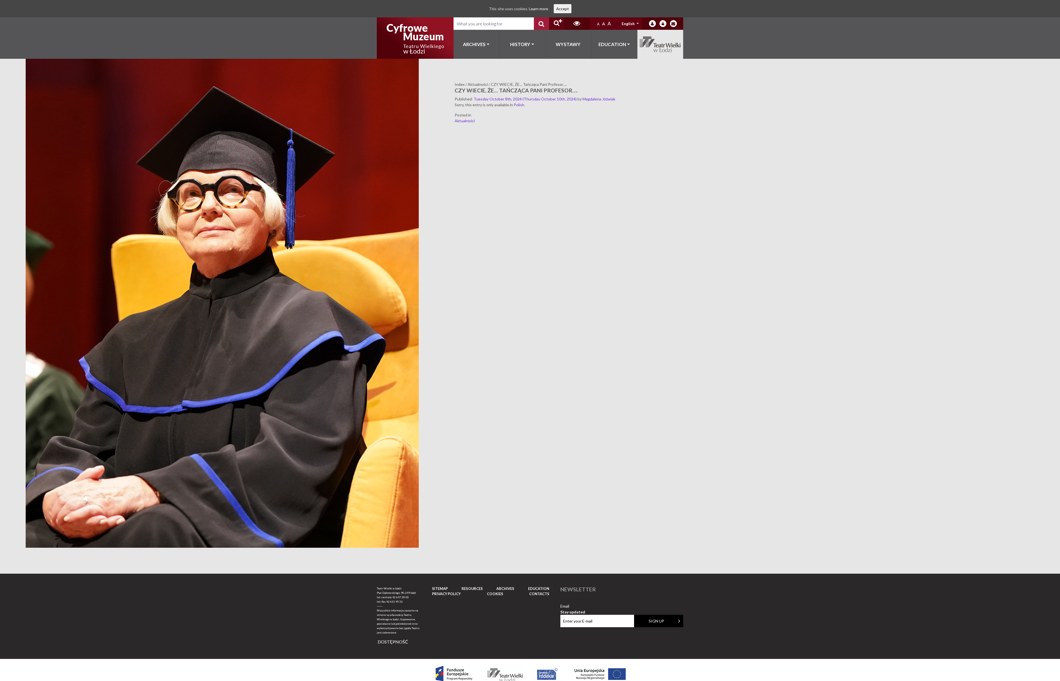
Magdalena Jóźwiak (598, 99)
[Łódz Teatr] (415, 38)
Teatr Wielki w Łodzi (660, 44)
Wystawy (568, 44)
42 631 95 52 (394, 601)
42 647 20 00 (400, 597)
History (520, 44)
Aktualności (465, 120)
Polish (519, 104)
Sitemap (440, 588)
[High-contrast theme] (577, 23)
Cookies (495, 594)
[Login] (652, 23)
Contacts (539, 594)
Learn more (538, 8)
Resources (472, 588)
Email (572, 606)
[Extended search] (556, 23)
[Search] (541, 23)
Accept (562, 8)
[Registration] (662, 23)
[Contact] (673, 23)
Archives (474, 44)
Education (612, 44)
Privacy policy (446, 594)
